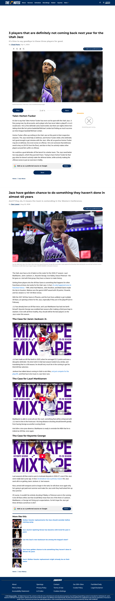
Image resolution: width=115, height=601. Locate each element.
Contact (56, 584)
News (24, 3)
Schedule (38, 3)
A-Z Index (39, 591)
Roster (53, 3)
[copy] (23, 49)
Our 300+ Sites (78, 584)
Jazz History (22, 571)
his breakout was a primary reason (49, 479)
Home (14, 178)
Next (67, 110)
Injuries (59, 3)
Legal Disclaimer (97, 588)
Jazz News (21, 178)
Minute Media (13, 596)
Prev (18, 110)
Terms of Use (58, 588)
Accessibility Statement (20, 591)
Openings (39, 584)
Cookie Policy (78, 588)
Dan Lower (15, 204)
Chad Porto (15, 44)
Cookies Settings (60, 591)
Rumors (30, 3)
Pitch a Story (16, 588)
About (14, 584)
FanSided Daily (96, 584)
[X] (103, 2)
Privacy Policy (41, 588)
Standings (46, 3)
